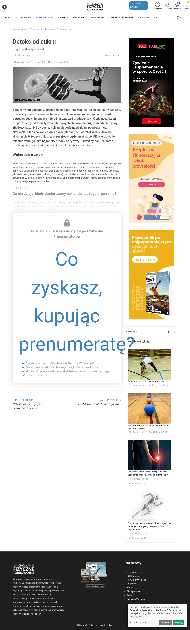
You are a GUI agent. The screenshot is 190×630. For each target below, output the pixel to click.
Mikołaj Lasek (24, 55)
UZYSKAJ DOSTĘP (135, 5)
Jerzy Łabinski (139, 385)
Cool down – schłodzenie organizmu (146, 381)
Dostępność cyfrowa (136, 599)
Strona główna (20, 29)
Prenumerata (133, 576)
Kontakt (130, 587)
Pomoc (130, 595)
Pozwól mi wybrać (138, 622)
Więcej (157, 17)
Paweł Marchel (140, 533)
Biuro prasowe (133, 591)
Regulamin (132, 583)
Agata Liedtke (139, 432)
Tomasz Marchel (140, 479)
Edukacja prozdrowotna (42, 29)
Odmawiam (165, 622)
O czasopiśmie (134, 572)
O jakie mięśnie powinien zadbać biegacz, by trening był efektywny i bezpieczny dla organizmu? (149, 526)
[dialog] (157, 615)
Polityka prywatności (136, 580)
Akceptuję (178, 622)
